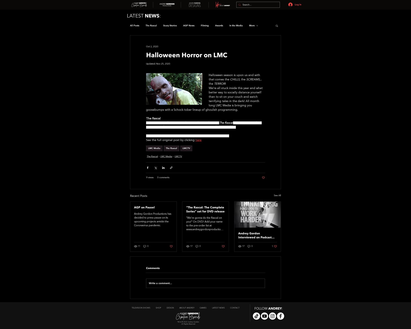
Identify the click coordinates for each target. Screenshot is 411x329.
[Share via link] (171, 167)
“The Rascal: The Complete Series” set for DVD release (205, 209)
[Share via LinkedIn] (163, 167)
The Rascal (151, 25)
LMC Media (154, 148)
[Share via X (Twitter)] (155, 167)
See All (277, 195)
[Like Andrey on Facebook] (280, 316)
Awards (219, 25)
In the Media (236, 25)
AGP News (188, 25)
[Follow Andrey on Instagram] (272, 316)
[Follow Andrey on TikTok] (256, 316)
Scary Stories (170, 25)
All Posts (134, 25)
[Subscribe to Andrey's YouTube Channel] (264, 316)
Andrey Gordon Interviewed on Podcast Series (255, 235)
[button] (276, 25)
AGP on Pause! (144, 207)
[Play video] (174, 89)
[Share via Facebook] (147, 167)
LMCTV (186, 148)
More (252, 25)
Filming (205, 25)
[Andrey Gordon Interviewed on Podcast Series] (257, 215)
